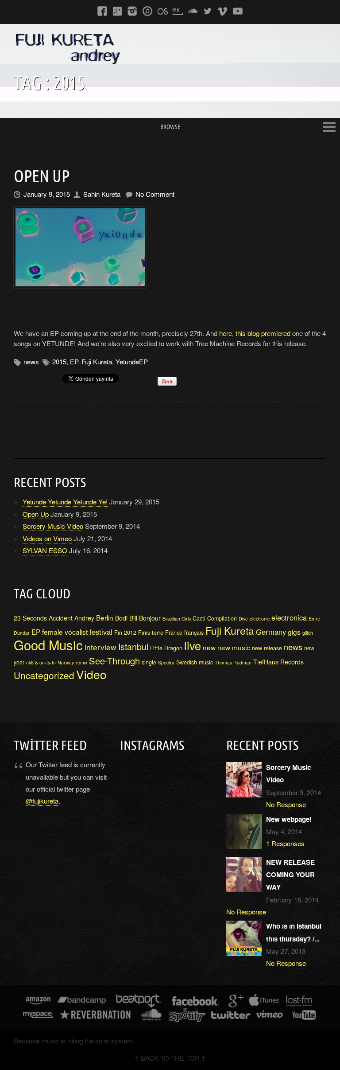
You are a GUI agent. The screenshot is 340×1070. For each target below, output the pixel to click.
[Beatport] (138, 1001)
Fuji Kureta (96, 361)
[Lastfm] (162, 10)
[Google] (117, 10)
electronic (260, 618)
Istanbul (133, 646)
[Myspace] (177, 10)
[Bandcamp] (81, 1001)
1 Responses (285, 843)
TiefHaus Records (278, 661)
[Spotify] (187, 1015)
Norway (66, 662)
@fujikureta (42, 800)
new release (267, 648)
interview (100, 646)
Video (91, 674)
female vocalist (65, 632)
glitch (307, 632)
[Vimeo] (222, 10)
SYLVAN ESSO (45, 550)
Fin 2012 (125, 633)
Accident (61, 617)
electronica (289, 617)
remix (81, 662)
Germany (271, 631)
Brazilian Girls (176, 618)
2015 (59, 361)
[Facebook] (102, 10)
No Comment (154, 194)
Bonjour (150, 617)
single (149, 662)
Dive (243, 618)
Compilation (222, 618)
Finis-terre (150, 633)
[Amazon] (38, 1001)
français (194, 633)
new (209, 647)
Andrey (84, 617)
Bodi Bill (126, 617)
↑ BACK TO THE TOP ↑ (170, 1057)
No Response (286, 804)
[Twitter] (207, 10)
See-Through (114, 660)
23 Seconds (30, 617)
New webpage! (289, 819)
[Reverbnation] (95, 1015)
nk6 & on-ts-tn (41, 662)
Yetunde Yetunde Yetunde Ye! (65, 501)
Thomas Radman (233, 662)
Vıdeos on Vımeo (47, 538)
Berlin (104, 617)
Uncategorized (44, 675)
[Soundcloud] (192, 10)
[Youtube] (237, 10)
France (173, 633)
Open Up (42, 176)
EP (74, 361)
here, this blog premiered (255, 333)
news (31, 361)
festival (100, 631)
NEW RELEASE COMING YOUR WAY (290, 874)
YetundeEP (132, 361)
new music (233, 647)
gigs (294, 632)
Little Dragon (166, 648)
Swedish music (194, 662)
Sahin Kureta (101, 194)
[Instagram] (132, 10)
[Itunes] (147, 10)
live (192, 645)
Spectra (166, 662)
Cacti (199, 618)
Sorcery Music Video (53, 526)
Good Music (48, 644)
